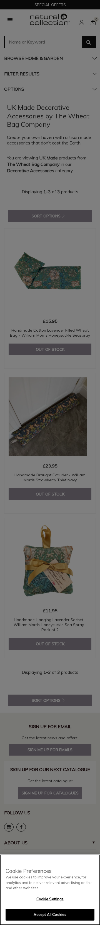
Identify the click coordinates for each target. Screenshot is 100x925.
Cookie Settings (50, 899)
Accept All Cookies (50, 914)
